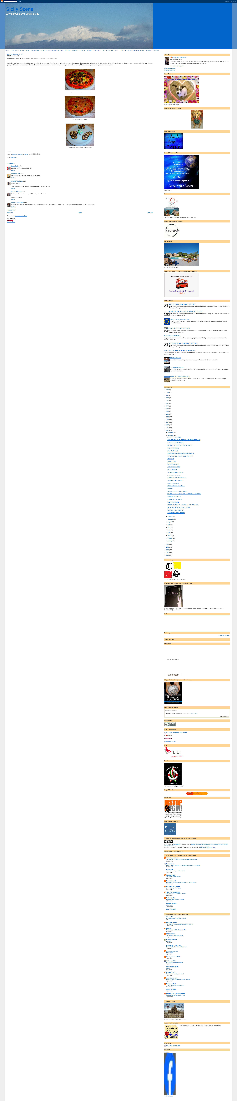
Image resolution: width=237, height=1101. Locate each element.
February (170, 538)
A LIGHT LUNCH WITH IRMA (175, 442)
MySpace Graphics (169, 70)
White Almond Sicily (172, 858)
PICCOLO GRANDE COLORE (175, 472)
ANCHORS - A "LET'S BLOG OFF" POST (178, 328)
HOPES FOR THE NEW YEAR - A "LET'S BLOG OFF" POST (185, 311)
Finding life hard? (171, 939)
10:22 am (13, 177)
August (170, 522)
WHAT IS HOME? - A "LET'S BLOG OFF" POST (182, 304)
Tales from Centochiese (173, 892)
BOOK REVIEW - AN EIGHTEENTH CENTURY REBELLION (183, 440)
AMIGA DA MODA (171, 989)
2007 (167, 552)
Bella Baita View (171, 898)
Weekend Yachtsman (17, 181)
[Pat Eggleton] (170, 1094)
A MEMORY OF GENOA (174, 475)
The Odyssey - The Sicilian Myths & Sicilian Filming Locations (181, 859)
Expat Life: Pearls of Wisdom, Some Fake (176, 947)
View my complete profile (177, 66)
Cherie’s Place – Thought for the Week (176, 918)
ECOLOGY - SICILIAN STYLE (175, 510)
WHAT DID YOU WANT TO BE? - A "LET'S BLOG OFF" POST (184, 494)
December (171, 432)
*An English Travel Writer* (173, 957)
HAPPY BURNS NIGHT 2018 (173, 888)
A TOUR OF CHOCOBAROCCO (176, 513)
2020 (167, 406)
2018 (167, 411)
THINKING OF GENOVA (174, 496)
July (169, 524)
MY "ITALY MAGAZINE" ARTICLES (75, 50)
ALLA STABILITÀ (172, 469)
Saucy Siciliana (170, 875)
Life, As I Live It (170, 972)
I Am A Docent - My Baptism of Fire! (175, 974)
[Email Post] (29, 154)
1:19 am (13, 170)
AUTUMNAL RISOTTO (173, 467)
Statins (168, 968)
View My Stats (11, 222)
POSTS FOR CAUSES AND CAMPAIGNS (132, 50)
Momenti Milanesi (171, 903)
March (170, 535)
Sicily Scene (19, 9)
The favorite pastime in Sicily (173, 876)
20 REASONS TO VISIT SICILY (20, 50)
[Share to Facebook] (37, 154)
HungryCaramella (171, 881)
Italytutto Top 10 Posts (152, 50)
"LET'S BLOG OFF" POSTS (110, 50)
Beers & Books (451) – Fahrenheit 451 (176, 930)
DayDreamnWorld (171, 983)
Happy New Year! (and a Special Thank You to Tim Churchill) (181, 882)
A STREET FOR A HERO (174, 437)
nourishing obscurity (172, 966)
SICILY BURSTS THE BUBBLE (176, 486)
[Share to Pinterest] (39, 154)
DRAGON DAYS (170, 934)
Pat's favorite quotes (171, 710)
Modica (12, 157)
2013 (167, 425)
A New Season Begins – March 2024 (175, 871)
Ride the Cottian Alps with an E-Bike (175, 899)
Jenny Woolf (14, 166)
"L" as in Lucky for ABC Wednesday (175, 985)
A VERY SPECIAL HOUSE (174, 499)
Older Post (150, 212)
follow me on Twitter (224, 635)
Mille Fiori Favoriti (171, 922)
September (171, 519)
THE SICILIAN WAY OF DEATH (171, 336)
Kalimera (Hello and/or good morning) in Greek (178, 979)
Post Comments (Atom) (21, 216)
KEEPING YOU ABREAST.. (176, 367)
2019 (167, 408)
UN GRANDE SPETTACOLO (175, 480)
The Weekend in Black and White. (174, 935)
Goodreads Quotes (224, 716)
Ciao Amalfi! (169, 869)
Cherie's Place (170, 917)
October (170, 516)
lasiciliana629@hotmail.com (207, 847)
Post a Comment (11, 210)
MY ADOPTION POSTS (93, 50)
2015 (167, 419)
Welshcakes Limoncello (17, 154)
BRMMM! (170, 488)
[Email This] (32, 154)
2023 (167, 398)
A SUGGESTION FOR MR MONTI (176, 478)
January (170, 541)
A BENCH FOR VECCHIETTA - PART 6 (176, 893)
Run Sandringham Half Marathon (174, 962)
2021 (167, 403)
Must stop (168, 941)
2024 (167, 395)
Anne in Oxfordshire (16, 191)
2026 (167, 389)
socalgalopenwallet (171, 978)
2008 (167, 550)
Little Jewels (169, 905)
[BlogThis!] (34, 154)
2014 (167, 422)
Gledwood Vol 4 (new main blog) (175, 993)
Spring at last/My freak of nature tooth (175, 995)
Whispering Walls (16, 173)
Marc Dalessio (170, 863)
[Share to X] (36, 154)
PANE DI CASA (171, 461)
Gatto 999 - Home (171, 909)
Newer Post (10, 212)
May (169, 530)
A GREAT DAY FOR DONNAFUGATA (179, 376)
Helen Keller (194, 713)
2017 (167, 414)
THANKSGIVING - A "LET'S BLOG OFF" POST (180, 456)
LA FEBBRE (170, 459)
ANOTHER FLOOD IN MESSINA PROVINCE (179, 445)
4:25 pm (13, 188)
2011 (167, 430)
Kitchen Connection (172, 951)
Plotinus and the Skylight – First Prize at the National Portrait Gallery (183, 865)
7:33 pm (13, 199)
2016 (167, 417)
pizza (15, 157)
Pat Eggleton (176, 844)
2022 (167, 400)
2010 (167, 544)
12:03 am (13, 206)
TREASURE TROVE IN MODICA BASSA (178, 507)
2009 (167, 547)
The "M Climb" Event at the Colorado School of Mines (179, 924)
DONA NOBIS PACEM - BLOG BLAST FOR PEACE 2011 (183, 505)
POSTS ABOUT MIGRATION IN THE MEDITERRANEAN (47, 50)
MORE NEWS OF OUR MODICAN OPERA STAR (180, 453)
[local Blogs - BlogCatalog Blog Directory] (175, 732)
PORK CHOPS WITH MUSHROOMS (177, 491)
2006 (167, 555)
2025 (167, 392)
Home (7, 50)
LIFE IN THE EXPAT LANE (173, 945)
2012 (167, 427)
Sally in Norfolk (170, 961)
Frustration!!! (169, 952)
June (169, 527)
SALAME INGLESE (172, 450)
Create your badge (168, 1096)
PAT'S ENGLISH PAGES (173, 886)
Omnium (168, 928)
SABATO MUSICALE (175, 358)
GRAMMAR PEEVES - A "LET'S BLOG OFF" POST (183, 343)
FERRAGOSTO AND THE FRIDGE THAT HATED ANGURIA (179, 350)
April (169, 532)
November (171, 435)
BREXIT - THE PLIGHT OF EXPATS (179, 319)
